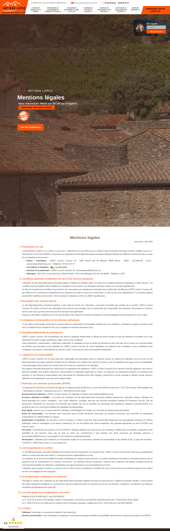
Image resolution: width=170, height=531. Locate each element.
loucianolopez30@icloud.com (85, 3)
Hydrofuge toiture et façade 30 (88, 9)
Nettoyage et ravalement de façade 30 (121, 9)
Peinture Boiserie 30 (135, 9)
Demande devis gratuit (155, 10)
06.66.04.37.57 (123, 3)
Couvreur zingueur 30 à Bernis (35, 9)
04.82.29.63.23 (110, 3)
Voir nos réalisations (30, 127)
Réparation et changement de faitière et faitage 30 (53, 9)
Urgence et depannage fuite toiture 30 (104, 9)
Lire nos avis (13, 526)
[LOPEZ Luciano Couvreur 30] (14, 7)
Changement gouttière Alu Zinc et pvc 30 (71, 9)
